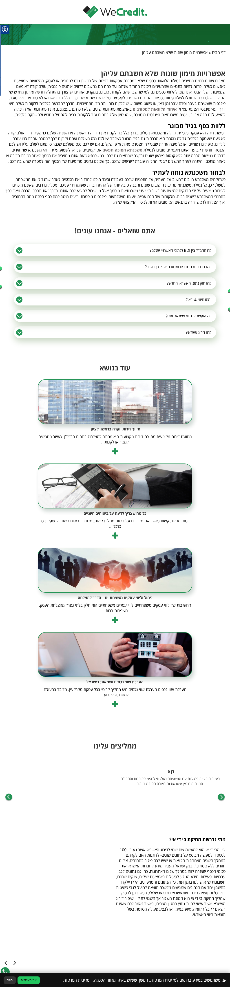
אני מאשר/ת (29, 980)
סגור (10, 980)
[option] (170, 782)
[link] (115, 12)
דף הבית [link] (219, 52)
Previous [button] (221, 797)
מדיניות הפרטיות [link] (76, 980)
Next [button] (8, 797)
